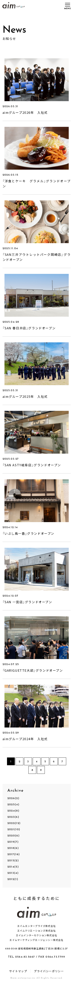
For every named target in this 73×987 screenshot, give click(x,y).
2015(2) (13, 860)
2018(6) (13, 848)
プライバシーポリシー (49, 971)
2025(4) (13, 804)
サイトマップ (18, 971)
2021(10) (13, 829)
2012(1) (12, 879)
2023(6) (13, 817)
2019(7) (13, 842)
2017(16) (13, 854)
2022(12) (14, 823)
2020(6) (13, 835)
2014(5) (13, 866)
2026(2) (13, 798)
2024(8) (13, 810)
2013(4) (13, 873)
